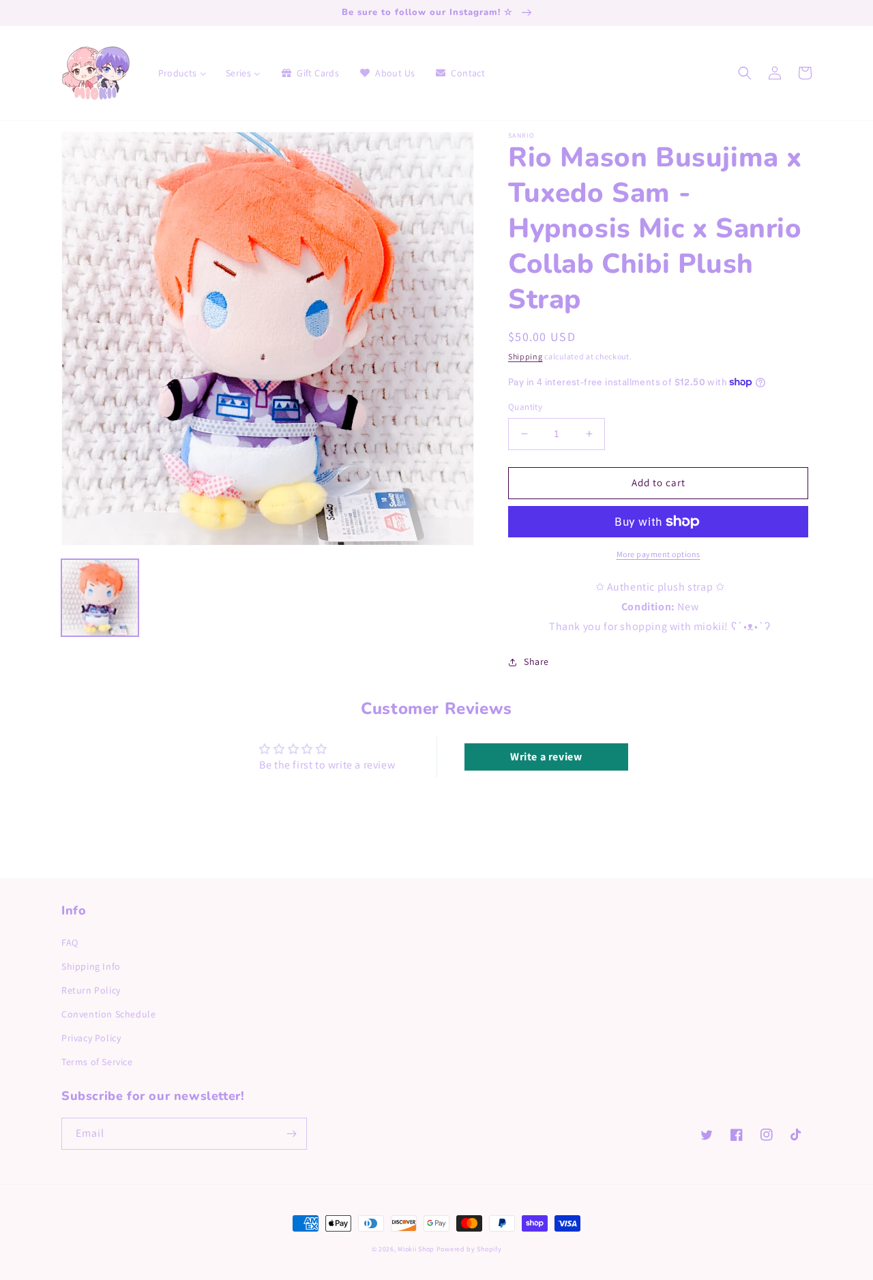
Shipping (525, 356)
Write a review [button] (546, 756)
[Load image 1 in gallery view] (99, 597)
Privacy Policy (91, 1038)
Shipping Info (91, 966)
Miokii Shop (416, 1249)
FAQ (69, 942)
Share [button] (536, 661)
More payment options (658, 554)
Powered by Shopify (469, 1249)
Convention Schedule (108, 1014)
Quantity (525, 407)
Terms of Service (97, 1062)
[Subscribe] (291, 1134)
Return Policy (91, 990)
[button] (745, 73)
